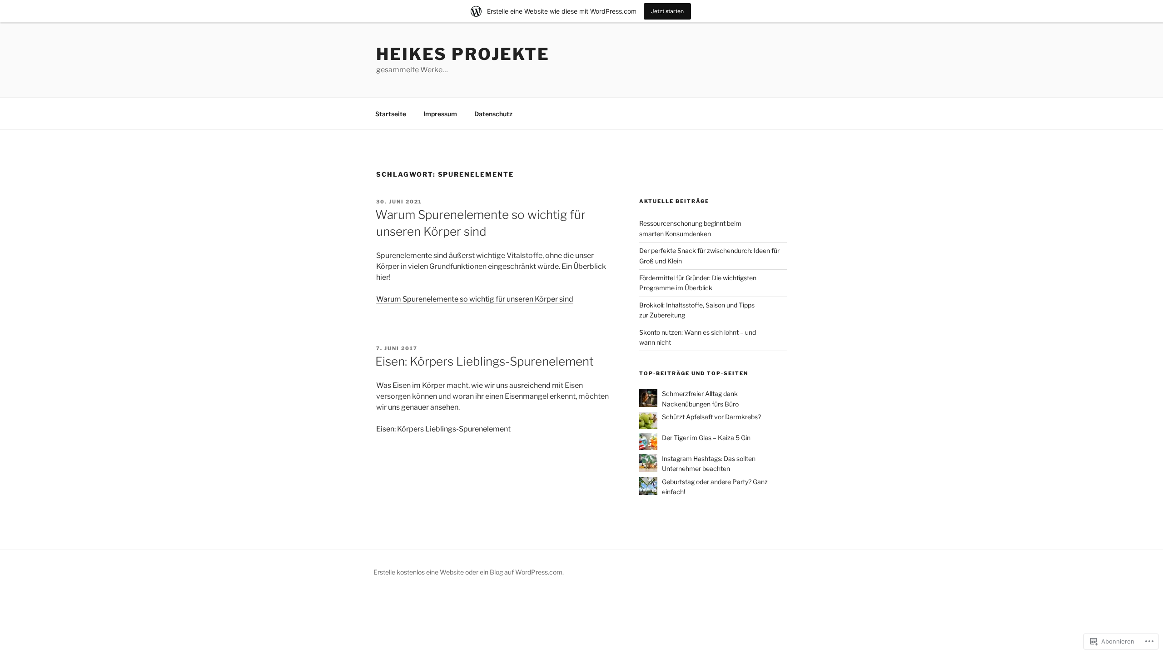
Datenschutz (493, 114)
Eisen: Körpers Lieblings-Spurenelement (484, 361)
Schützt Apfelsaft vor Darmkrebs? (711, 417)
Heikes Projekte (463, 54)
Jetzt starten (667, 11)
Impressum (440, 114)
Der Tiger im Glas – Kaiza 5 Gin (706, 437)
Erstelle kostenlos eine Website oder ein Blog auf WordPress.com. (468, 572)
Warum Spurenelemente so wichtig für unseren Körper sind (474, 299)
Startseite (390, 114)
